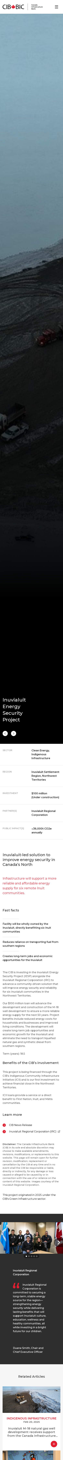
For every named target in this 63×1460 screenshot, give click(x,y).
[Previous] (13, 733)
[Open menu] (56, 7)
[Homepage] (23, 7)
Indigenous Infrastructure (31, 1418)
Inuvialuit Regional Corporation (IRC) (32, 1132)
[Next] (5, 733)
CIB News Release (20, 1125)
